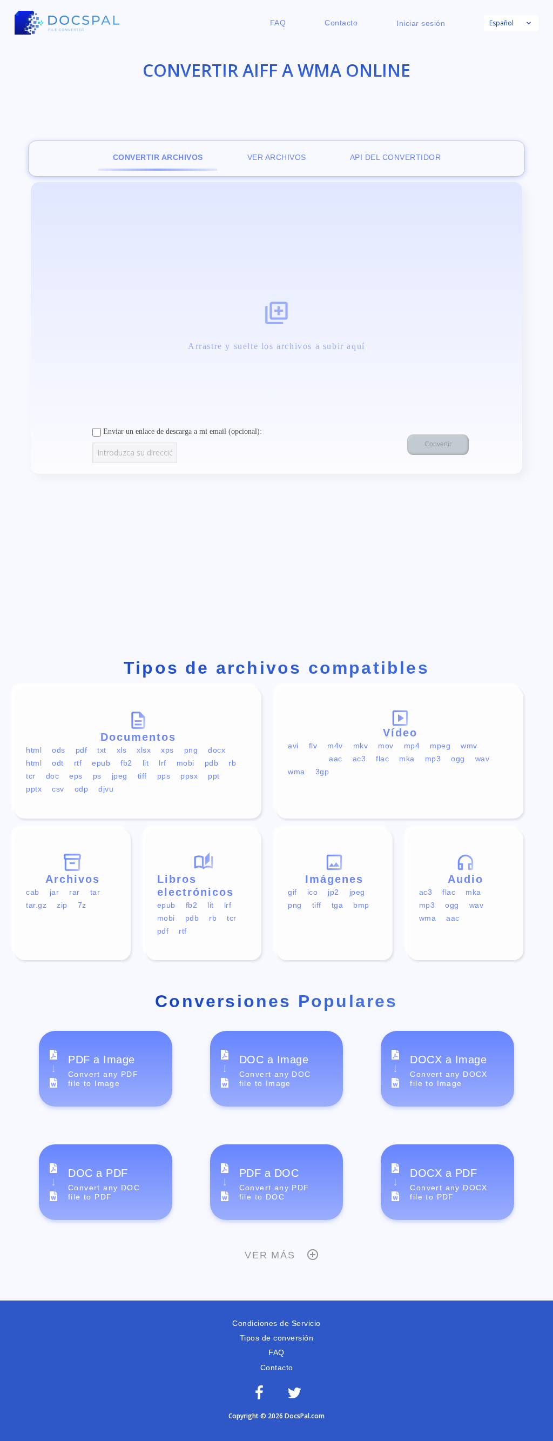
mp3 (433, 758)
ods (58, 750)
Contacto (341, 22)
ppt (214, 776)
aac (335, 758)
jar (54, 892)
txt (101, 750)
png (191, 750)
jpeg (119, 776)
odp (82, 789)
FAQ (278, 22)
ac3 (359, 758)
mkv (360, 745)
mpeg (440, 745)
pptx (34, 789)
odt (58, 763)
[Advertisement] (276, 568)
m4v (335, 745)
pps (164, 776)
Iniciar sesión (420, 23)
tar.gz (36, 905)
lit (146, 763)
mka (407, 758)
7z (82, 905)
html (34, 750)
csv (58, 789)
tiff (142, 776)
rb (232, 763)
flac (382, 758)
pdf (81, 750)
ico (312, 892)
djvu (105, 789)
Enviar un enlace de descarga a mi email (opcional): (181, 431)
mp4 (412, 745)
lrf (162, 763)
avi (293, 745)
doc (52, 776)
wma (296, 771)
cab (32, 892)
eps (76, 776)
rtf (78, 763)
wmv (469, 745)
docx (216, 750)
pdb (212, 763)
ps (97, 776)
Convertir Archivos (158, 157)
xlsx (144, 750)
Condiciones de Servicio (276, 1323)
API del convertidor (395, 157)
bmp (361, 905)
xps (167, 750)
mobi (185, 763)
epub (101, 763)
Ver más (270, 1255)
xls (122, 750)
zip (62, 905)
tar (95, 892)
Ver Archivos (276, 157)
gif (292, 892)
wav (482, 758)
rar (74, 892)
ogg (458, 758)
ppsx (189, 776)
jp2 (333, 892)
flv (313, 745)
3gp (322, 771)
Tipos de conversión (277, 1337)
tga (337, 905)
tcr (31, 776)
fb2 (126, 763)
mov (386, 745)
